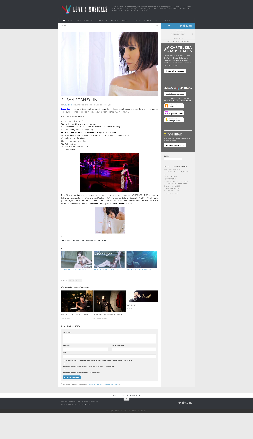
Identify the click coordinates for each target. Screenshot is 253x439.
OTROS (156, 20)
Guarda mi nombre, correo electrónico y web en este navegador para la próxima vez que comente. (99, 360)
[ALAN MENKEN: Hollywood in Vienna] (141, 259)
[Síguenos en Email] (190, 25)
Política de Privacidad (122, 411)
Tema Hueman (85, 404)
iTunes (175, 101)
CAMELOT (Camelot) (170, 176)
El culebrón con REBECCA (172, 186)
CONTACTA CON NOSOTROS (131, 395)
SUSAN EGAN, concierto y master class (106, 269)
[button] (109, 64)
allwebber (68, 105)
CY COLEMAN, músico (171, 193)
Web (64, 353)
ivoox (170, 101)
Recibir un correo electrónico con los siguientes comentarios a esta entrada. (89, 367)
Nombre (66, 345)
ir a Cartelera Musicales (175, 71)
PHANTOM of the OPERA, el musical (176, 181)
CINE (77, 20)
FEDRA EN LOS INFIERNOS (173, 169)
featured (71, 280)
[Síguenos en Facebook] (184, 25)
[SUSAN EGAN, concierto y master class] (109, 259)
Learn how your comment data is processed (104, 384)
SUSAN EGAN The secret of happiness (73, 269)
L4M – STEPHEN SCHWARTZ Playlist (74, 315)
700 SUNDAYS (131, 305)
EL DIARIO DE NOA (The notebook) (175, 184)
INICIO (114, 395)
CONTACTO (167, 20)
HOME (70, 20)
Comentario (67, 332)
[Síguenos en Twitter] (181, 25)
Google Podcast (185, 101)
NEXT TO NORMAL (170, 179)
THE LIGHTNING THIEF (171, 191)
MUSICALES (101, 20)
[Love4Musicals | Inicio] (84, 9)
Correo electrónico (118, 345)
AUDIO (64, 26)
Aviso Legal (109, 411)
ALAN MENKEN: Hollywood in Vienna (138, 269)
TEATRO (137, 20)
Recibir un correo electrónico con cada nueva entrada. (81, 373)
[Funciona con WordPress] (70, 404)
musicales (78, 280)
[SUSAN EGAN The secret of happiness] (76, 259)
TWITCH (147, 20)
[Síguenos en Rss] (187, 25)
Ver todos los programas (175, 94)
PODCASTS (126, 20)
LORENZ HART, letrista (171, 188)
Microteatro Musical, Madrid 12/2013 (107, 315)
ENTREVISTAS (88, 20)
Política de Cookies (138, 411)
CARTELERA (114, 20)
